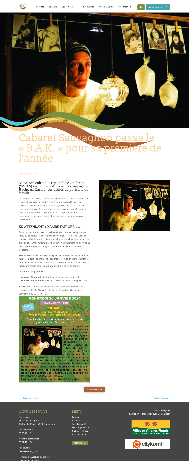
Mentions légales (162, 410)
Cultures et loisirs (80, 431)
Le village (40, 7)
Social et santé (79, 424)
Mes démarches (156, 7)
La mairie (76, 420)
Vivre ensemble (124, 7)
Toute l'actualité (94, 389)
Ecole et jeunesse (80, 427)
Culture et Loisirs (106, 7)
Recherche (79, 442)
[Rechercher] (141, 7)
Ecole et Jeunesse (86, 7)
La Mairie (53, 7)
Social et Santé (68, 7)
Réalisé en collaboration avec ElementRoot (149, 413)
